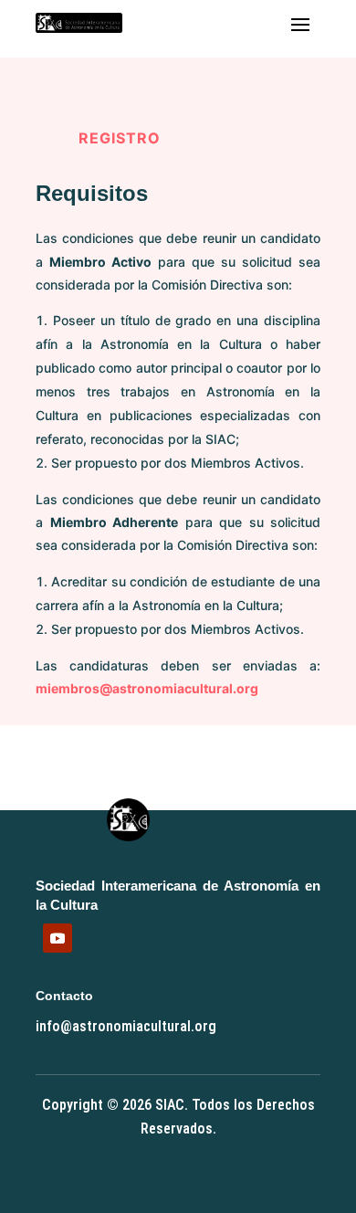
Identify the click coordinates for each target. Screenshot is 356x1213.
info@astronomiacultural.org (126, 1026)
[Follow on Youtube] (57, 938)
